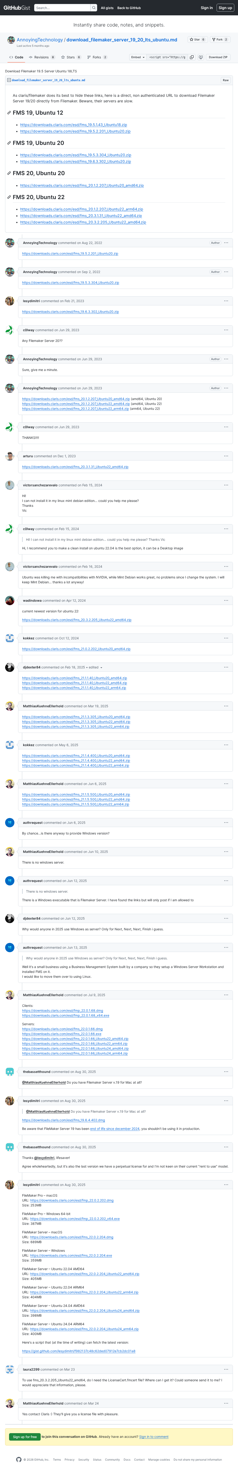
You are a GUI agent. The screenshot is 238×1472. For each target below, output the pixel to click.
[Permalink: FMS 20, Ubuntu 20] (9, 173)
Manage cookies (159, 1459)
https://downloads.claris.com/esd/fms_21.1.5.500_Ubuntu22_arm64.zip (75, 804)
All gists (107, 8)
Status (97, 1459)
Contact (139, 1459)
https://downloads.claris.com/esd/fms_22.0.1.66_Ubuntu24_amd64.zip (75, 1048)
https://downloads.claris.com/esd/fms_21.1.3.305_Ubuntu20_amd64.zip (76, 717)
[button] (192, 57)
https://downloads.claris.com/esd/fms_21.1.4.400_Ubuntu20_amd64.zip (76, 756)
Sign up (225, 7)
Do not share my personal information (198, 1459)
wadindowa (32, 600)
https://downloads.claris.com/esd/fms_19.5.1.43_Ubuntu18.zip (73, 124)
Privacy (70, 1459)
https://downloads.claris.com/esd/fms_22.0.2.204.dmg (71, 1237)
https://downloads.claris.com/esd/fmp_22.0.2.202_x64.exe (75, 1219)
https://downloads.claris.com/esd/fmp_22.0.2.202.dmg (72, 1200)
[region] (119, 159)
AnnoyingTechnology (40, 40)
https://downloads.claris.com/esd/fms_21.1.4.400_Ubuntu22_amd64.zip (76, 760)
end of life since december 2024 (114, 1129)
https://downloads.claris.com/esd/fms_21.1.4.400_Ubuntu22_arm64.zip (75, 765)
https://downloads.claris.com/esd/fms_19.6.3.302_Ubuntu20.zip (75, 161)
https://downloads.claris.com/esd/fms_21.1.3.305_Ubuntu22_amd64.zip (76, 722)
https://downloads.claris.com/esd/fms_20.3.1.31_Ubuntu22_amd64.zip (81, 215)
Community (112, 1459)
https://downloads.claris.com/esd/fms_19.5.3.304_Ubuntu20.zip (75, 155)
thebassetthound (36, 1072)
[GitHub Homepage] (19, 1460)
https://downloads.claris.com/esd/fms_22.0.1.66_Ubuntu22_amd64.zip (75, 1039)
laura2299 (31, 1369)
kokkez (28, 638)
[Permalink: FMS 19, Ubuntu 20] (9, 143)
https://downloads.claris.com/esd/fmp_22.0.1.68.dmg (62, 1010)
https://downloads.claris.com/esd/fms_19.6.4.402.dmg (63, 1120)
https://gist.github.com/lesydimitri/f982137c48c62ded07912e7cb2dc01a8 (79, 1351)
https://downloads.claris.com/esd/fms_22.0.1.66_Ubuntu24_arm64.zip (75, 1053)
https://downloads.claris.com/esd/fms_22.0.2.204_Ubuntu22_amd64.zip (84, 1274)
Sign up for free (25, 1437)
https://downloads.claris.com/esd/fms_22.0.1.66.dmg (62, 1029)
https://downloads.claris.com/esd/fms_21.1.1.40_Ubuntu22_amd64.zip (74, 683)
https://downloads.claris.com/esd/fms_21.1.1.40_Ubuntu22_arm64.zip (74, 688)
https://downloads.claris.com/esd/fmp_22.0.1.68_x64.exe (65, 1015)
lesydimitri (31, 301)
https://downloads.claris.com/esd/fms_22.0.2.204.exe (71, 1255)
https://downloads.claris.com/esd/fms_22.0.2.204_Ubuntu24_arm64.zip (84, 1329)
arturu (28, 456)
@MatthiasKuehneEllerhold (44, 1082)
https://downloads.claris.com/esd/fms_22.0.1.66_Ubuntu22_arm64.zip (75, 1043)
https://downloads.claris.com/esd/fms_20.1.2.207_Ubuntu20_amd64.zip (82, 185)
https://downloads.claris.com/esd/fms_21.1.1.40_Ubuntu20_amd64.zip (74, 678)
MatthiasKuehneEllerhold (43, 706)
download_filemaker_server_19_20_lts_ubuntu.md (121, 40)
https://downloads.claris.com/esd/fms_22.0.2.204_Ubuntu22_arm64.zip (84, 1292)
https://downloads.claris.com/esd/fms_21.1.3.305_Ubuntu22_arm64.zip (75, 726)
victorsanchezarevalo (40, 485)
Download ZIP (218, 57)
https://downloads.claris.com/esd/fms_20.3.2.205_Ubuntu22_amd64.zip (83, 222)
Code (19, 57)
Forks (99, 57)
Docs (127, 1459)
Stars (73, 57)
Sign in (207, 7)
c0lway (28, 330)
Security (83, 1459)
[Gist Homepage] (17, 7)
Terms (57, 1459)
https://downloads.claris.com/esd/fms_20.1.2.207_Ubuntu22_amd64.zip (76, 404)
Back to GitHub (129, 8)
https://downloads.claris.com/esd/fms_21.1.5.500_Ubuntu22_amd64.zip (76, 799)
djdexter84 (31, 667)
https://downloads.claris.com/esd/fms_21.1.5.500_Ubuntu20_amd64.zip (76, 794)
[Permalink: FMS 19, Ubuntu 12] (9, 112)
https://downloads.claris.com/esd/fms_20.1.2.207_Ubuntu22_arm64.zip (81, 209)
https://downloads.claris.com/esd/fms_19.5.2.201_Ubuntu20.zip (75, 131)
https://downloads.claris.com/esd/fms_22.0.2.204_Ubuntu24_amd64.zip (85, 1310)
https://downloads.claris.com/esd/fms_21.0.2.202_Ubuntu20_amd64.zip (76, 649)
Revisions (44, 57)
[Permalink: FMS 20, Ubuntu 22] (9, 197)
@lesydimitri (44, 1158)
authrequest (33, 822)
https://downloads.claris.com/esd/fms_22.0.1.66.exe (61, 1034)
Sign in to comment (154, 1437)
